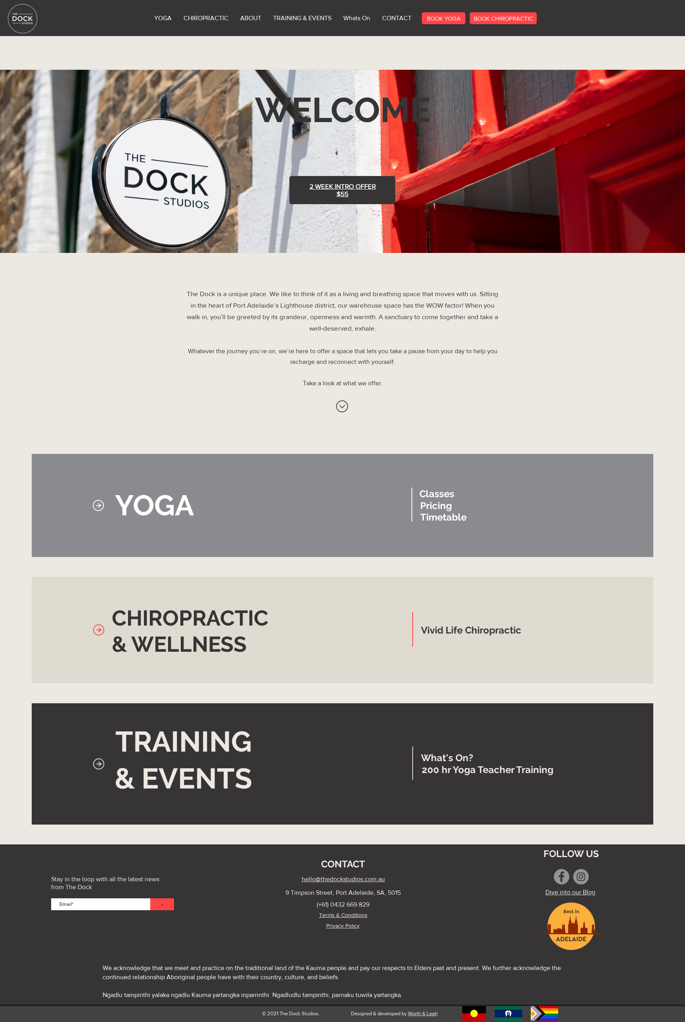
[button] (302, 18)
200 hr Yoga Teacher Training (487, 769)
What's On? (447, 758)
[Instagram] (581, 876)
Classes (436, 494)
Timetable (443, 517)
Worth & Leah (423, 1013)
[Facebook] (561, 876)
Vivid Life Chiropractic (471, 630)
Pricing (436, 505)
